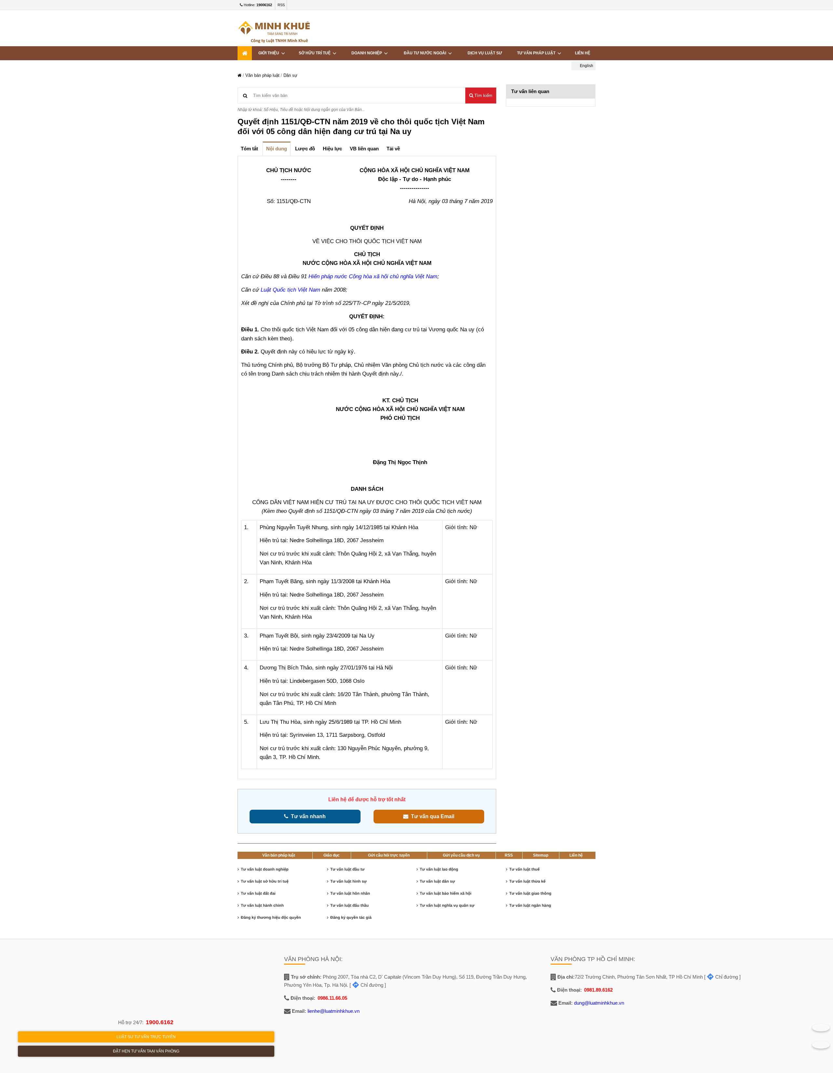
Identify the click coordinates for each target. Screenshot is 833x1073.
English (586, 65)
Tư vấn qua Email (431, 816)
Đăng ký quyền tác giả (351, 917)
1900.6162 (159, 1022)
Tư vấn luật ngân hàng (530, 905)
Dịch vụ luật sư (485, 53)
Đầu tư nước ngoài (426, 53)
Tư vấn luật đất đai (258, 893)
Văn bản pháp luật (262, 75)
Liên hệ (582, 53)
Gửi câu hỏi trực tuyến (389, 855)
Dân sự (290, 75)
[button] (480, 95)
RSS (281, 5)
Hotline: (257, 5)
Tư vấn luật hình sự (348, 881)
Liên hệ (576, 855)
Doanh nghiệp (367, 53)
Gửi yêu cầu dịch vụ (461, 855)
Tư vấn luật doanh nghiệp (265, 869)
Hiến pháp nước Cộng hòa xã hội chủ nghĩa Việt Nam (372, 276)
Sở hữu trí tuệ (316, 53)
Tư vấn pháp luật (537, 53)
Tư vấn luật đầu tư (347, 869)
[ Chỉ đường (366, 985)
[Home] (245, 53)
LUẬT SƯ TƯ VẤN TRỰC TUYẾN (146, 1037)
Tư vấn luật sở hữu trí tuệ (265, 881)
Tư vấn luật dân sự (437, 881)
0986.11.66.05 (332, 998)
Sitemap (540, 855)
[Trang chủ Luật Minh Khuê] (239, 75)
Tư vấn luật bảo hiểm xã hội (445, 893)
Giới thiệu (269, 53)
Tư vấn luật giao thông (530, 893)
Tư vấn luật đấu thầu (349, 905)
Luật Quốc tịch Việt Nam (290, 290)
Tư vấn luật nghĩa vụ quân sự (447, 905)
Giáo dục (331, 855)
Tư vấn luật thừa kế (527, 881)
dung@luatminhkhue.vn (599, 1003)
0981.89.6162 (598, 990)
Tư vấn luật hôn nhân (350, 893)
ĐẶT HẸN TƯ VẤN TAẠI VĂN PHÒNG (146, 1051)
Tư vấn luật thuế (524, 869)
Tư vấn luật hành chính (262, 905)
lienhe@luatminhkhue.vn (333, 1011)
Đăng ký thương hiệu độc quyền (271, 917)
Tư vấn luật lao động (439, 869)
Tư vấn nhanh (307, 816)
